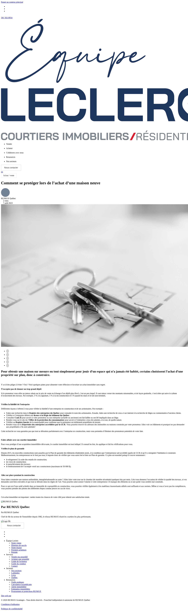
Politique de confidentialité (12, 609)
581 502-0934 (6, 18)
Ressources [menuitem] (10, 157)
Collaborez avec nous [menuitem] (15, 153)
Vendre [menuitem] (9, 144)
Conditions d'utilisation (10, 604)
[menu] (96, 144)
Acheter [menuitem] (9, 148)
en (2, 172)
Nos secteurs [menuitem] (11, 161)
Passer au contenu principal (12, 2)
